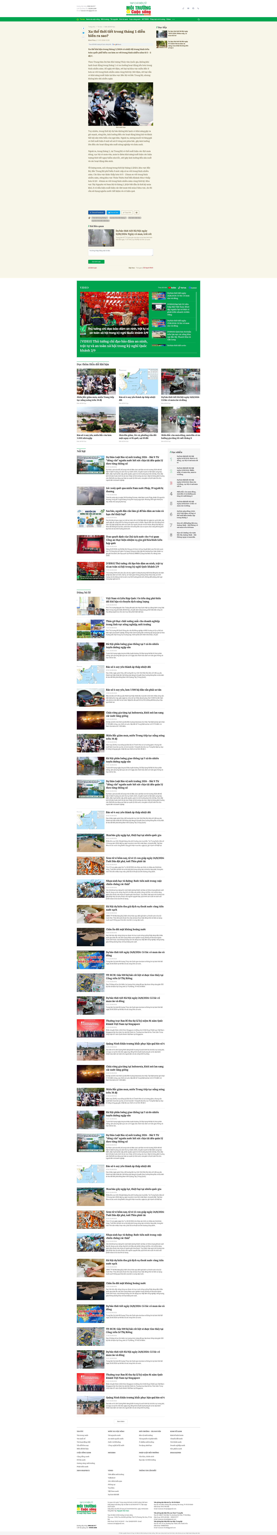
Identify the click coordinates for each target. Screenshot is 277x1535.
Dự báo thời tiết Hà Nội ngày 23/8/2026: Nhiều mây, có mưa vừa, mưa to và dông (186, 471)
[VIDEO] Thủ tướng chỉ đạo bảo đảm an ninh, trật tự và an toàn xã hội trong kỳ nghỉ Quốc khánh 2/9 (113, 345)
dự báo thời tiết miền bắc (100, 221)
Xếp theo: (132, 268)
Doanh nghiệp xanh (177, 1445)
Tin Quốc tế (81, 1439)
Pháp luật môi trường (157, 19)
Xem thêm (120, 1421)
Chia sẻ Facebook (98, 212)
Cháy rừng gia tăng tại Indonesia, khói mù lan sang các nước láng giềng (135, 714)
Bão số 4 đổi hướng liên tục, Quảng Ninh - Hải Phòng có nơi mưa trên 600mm (187, 525)
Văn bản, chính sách (146, 1457)
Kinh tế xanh (123, 19)
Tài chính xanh (175, 1442)
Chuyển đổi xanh (176, 1439)
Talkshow (111, 1478)
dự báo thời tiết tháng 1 (118, 218)
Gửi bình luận (96, 262)
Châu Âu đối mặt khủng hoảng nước (126, 929)
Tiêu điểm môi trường (116, 1474)
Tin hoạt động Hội (83, 1442)
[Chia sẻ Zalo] (83, 33)
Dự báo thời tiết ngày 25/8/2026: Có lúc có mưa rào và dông (178, 323)
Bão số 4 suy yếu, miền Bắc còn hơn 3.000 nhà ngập (94, 436)
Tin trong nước (82, 1435)
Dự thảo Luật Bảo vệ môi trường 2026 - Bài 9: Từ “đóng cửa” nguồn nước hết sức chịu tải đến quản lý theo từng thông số (134, 460)
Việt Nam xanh (113, 1491)
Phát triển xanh (82, 1467)
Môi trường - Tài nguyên (109, 19)
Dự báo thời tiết (113, 1495)
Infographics (83, 1471)
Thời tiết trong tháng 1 (99, 218)
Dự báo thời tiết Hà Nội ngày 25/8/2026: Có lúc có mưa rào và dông (186, 504)
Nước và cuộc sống (93, 19)
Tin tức (82, 19)
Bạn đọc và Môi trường (147, 1460)
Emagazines (175, 1453)
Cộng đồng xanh (83, 1457)
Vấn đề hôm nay (83, 1445)
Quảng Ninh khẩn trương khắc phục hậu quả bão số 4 (135, 1043)
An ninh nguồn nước (116, 1439)
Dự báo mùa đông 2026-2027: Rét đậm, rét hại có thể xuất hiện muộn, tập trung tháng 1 (186, 514)
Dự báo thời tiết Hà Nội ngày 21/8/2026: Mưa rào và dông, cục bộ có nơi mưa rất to (187, 483)
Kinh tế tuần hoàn (176, 1435)
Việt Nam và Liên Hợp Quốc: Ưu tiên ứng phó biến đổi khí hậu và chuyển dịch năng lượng (133, 600)
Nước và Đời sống (114, 1442)
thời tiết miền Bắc (134, 218)
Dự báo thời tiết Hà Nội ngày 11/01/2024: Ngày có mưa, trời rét (134, 232)
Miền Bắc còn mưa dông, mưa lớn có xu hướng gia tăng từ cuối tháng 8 (180, 436)
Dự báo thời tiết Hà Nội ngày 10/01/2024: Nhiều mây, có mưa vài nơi (178, 33)
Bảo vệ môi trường (146, 1435)
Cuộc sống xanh (134, 19)
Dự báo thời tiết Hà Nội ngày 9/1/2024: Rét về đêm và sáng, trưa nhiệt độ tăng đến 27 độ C (178, 45)
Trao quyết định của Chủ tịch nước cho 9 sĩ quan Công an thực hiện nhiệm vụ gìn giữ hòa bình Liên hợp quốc (134, 540)
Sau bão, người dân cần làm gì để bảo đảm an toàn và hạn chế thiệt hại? (135, 513)
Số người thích (148, 268)
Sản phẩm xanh (176, 1449)
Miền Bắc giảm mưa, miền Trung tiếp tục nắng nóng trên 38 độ (95, 398)
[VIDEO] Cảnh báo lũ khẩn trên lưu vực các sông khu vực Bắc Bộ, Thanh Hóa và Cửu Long (179, 336)
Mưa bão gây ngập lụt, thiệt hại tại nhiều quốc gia (133, 835)
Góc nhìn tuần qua (115, 1481)
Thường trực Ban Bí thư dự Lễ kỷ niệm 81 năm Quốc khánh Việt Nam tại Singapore (134, 1022)
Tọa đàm (111, 1488)
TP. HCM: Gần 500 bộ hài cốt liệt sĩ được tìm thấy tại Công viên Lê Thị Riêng (134, 977)
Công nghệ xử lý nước (116, 1445)
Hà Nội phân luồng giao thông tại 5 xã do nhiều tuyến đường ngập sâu (132, 646)
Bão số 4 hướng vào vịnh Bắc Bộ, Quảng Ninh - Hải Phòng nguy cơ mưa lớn (186, 535)
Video (168, 19)
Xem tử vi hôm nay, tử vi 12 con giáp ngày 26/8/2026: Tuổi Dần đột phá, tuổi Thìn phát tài (135, 860)
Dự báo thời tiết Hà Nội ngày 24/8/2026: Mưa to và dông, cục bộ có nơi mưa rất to (187, 459)
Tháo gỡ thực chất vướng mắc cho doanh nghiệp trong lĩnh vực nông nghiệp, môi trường (133, 623)
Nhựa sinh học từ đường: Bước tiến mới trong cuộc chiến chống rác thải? (134, 883)
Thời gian (139, 268)
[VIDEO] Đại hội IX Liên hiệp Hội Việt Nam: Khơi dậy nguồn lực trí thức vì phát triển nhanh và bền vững (178, 309)
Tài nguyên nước (114, 1435)
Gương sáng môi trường (86, 1463)
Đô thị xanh (81, 1460)
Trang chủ (91, 27)
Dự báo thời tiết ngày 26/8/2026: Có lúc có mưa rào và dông (178, 295)
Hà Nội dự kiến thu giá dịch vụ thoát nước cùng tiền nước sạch (135, 908)
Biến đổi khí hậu (110, 27)
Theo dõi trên (162, 287)
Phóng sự (111, 1484)
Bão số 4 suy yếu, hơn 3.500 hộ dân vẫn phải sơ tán (133, 689)
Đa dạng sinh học (145, 1445)
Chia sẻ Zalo (114, 212)
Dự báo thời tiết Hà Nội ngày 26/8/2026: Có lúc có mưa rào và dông (180, 398)
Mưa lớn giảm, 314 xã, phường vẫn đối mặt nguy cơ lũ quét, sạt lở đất (137, 436)
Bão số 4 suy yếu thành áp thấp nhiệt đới (137, 398)
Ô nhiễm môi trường (146, 1442)
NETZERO (145, 19)
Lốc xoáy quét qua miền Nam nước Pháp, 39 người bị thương (134, 490)
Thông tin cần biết (147, 1471)
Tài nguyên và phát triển (148, 1439)
